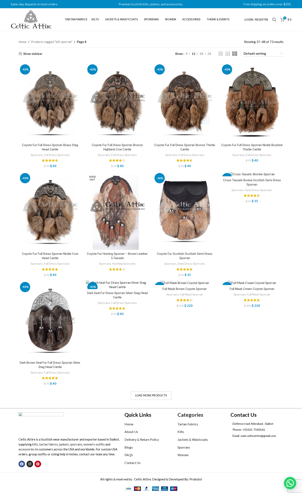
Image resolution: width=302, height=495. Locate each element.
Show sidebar (32, 53)
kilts (35, 444)
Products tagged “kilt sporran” (51, 42)
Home (22, 42)
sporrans (76, 444)
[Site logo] (31, 19)
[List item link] (257, 429)
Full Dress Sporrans (57, 155)
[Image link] (41, 422)
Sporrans (37, 155)
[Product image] (50, 102)
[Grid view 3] (228, 54)
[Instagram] (30, 464)
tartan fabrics (48, 444)
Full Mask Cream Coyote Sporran (252, 289)
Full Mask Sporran (191, 294)
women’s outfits (94, 444)
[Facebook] (21, 464)
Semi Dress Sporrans (191, 263)
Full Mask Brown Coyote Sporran (185, 289)
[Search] (274, 19)
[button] (290, 483)
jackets (64, 444)
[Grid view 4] (234, 54)
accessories (26, 449)
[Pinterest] (38, 464)
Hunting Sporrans (124, 263)
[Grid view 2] (221, 54)
